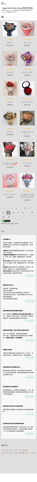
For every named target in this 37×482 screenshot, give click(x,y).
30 (3, 217)
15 (18, 212)
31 (8, 217)
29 (32, 212)
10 (25, 208)
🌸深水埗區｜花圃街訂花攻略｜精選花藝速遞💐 (14, 450)
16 (22, 212)
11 (29, 208)
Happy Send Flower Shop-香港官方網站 (17, 8)
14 (13, 212)
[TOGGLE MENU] (2, 17)
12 (3, 212)
